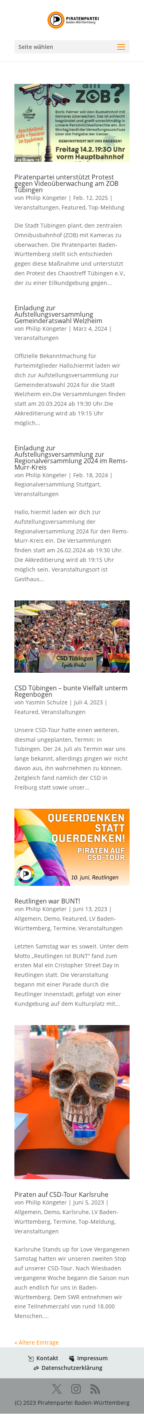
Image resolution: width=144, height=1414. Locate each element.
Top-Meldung (106, 207)
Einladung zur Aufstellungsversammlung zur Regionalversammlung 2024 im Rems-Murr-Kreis (71, 458)
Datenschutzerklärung (72, 1367)
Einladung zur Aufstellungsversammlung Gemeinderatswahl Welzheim (58, 314)
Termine (64, 928)
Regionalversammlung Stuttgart (57, 484)
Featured (74, 207)
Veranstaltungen (36, 207)
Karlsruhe (75, 1212)
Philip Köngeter (46, 197)
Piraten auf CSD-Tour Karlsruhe (61, 1194)
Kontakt (47, 1358)
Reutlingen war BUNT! (47, 901)
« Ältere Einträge (36, 1342)
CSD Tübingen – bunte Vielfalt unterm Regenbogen (71, 691)
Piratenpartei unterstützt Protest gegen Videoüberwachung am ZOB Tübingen (66, 183)
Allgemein (27, 918)
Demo (52, 918)
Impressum (92, 1358)
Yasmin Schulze (47, 702)
